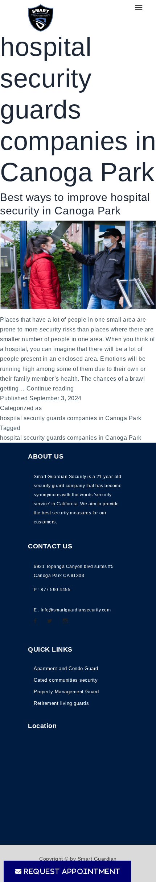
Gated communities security (66, 680)
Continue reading (50, 389)
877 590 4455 (55, 589)
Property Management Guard (66, 691)
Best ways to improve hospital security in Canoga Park (75, 204)
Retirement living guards (61, 703)
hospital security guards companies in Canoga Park (70, 418)
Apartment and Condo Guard (66, 668)
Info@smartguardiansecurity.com (76, 610)
